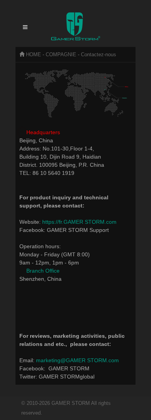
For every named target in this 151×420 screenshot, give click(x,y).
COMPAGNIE (61, 54)
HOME (33, 54)
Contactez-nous (98, 54)
